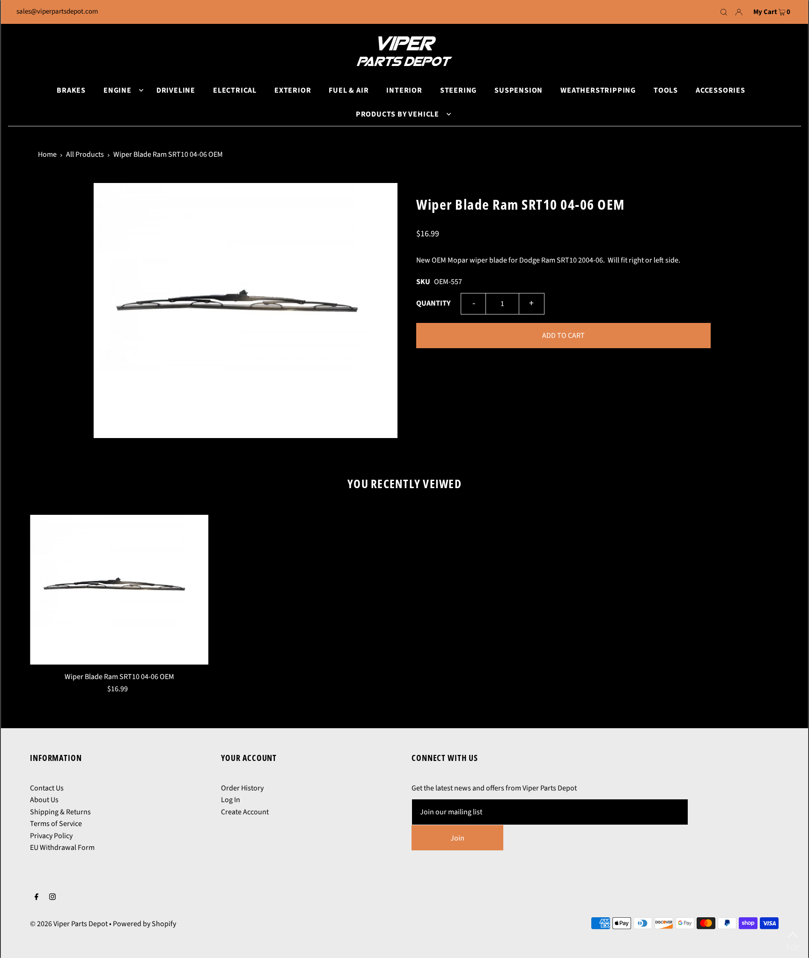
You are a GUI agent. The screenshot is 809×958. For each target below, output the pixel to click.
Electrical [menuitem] (235, 90)
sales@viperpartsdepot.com (57, 11)
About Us (44, 800)
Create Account (245, 812)
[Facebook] (36, 898)
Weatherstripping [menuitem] (598, 90)
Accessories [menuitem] (720, 90)
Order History (242, 788)
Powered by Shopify (144, 924)
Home (47, 154)
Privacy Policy (51, 836)
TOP (793, 946)
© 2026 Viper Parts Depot (69, 924)
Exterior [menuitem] (292, 90)
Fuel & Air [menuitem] (348, 90)
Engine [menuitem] (117, 90)
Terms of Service (56, 824)
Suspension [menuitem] (518, 90)
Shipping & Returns (60, 812)
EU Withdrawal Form (62, 847)
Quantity (433, 303)
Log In (230, 800)
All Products (85, 154)
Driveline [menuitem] (175, 90)
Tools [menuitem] (666, 90)
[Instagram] (52, 898)
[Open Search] (724, 12)
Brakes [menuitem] (71, 90)
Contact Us (47, 788)
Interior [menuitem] (404, 90)
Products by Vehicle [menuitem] (397, 114)
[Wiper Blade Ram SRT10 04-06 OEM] (119, 590)
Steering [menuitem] (458, 90)
